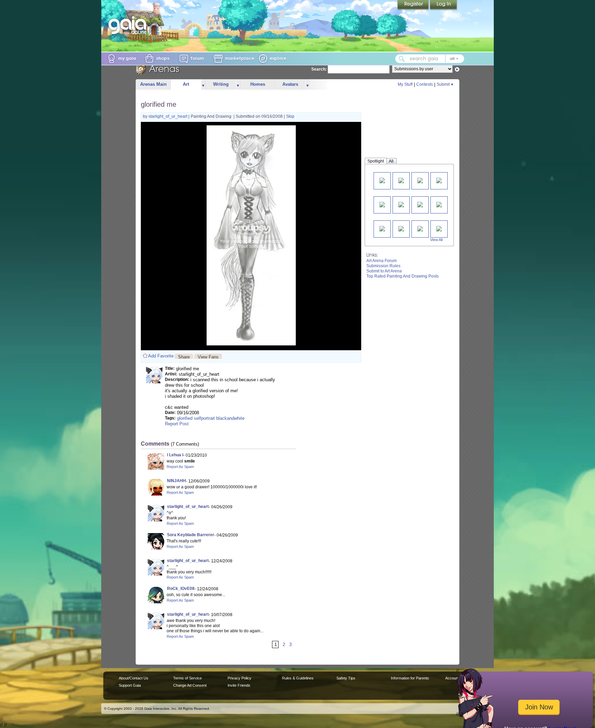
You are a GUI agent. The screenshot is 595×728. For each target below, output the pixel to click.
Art (186, 84)
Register (413, 5)
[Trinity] (439, 228)
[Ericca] (401, 180)
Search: (319, 69)
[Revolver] (382, 204)
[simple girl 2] (439, 204)
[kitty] (439, 180)
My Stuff (405, 84)
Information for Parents (410, 678)
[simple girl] (401, 204)
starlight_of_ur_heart (168, 116)
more (203, 85)
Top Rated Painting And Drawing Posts (402, 276)
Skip (290, 116)
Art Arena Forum (381, 260)
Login (443, 5)
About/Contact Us (133, 678)
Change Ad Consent (190, 685)
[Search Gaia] (401, 58)
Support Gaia (130, 685)
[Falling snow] (401, 228)
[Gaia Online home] (129, 25)
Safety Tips (345, 678)
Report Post (177, 423)
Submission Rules (383, 265)
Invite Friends (239, 685)
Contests (424, 84)
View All (436, 240)
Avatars (290, 84)
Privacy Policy (239, 678)
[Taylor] (420, 228)
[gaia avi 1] (420, 204)
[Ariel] (382, 180)
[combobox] (429, 58)
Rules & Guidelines (298, 678)
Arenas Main (153, 84)
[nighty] (382, 228)
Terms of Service (187, 678)
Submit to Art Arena (384, 271)
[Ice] (420, 180)
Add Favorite (161, 355)
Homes (257, 84)
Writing (221, 84)
